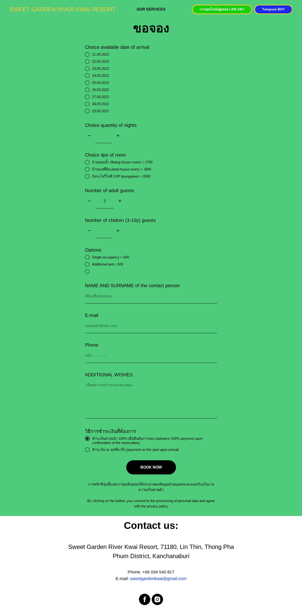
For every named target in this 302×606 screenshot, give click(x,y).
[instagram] (157, 599)
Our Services (151, 9)
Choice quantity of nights (111, 125)
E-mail (91, 315)
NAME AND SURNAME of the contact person (132, 285)
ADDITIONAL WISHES (109, 374)
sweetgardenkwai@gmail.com (158, 578)
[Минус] (89, 136)
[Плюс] (118, 136)
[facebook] (144, 599)
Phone (91, 345)
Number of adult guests (109, 190)
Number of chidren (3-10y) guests (120, 220)
